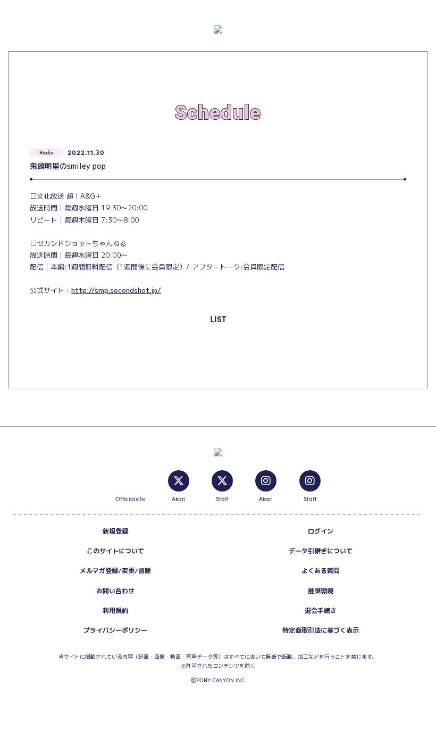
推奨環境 (320, 590)
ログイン (320, 531)
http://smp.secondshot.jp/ (116, 290)
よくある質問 (320, 570)
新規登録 (115, 531)
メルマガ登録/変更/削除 (115, 570)
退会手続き (321, 610)
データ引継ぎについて (321, 550)
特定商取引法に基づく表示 (320, 630)
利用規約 (115, 610)
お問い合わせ (115, 590)
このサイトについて (115, 550)
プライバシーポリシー (115, 630)
